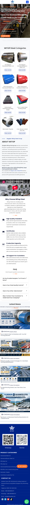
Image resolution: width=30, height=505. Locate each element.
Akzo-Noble (17, 170)
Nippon (12, 170)
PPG (21, 170)
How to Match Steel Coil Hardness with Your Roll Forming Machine (13, 334)
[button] (27, 2)
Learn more (5, 36)
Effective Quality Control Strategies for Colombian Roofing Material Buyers (14, 361)
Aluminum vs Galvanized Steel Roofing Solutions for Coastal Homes (14, 417)
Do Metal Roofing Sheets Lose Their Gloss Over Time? (13, 388)
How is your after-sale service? (13, 291)
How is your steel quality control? (13, 285)
